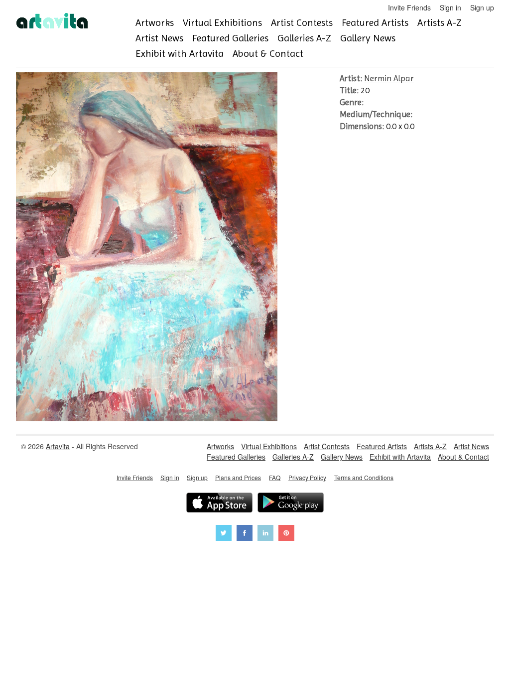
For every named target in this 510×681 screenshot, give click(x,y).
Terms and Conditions (363, 477)
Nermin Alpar (389, 78)
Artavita (58, 446)
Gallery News (367, 38)
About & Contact (268, 53)
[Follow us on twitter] (224, 534)
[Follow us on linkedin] (265, 534)
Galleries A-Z (304, 38)
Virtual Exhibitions (222, 22)
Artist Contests (302, 22)
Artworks (154, 22)
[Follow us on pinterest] (286, 534)
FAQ (274, 477)
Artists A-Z (439, 22)
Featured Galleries (230, 38)
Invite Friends (409, 7)
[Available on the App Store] (219, 504)
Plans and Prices (238, 477)
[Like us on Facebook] (245, 534)
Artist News (159, 38)
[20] (146, 418)
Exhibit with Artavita (179, 53)
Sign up (482, 7)
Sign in (450, 7)
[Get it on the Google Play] (290, 504)
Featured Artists (375, 22)
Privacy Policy (307, 477)
